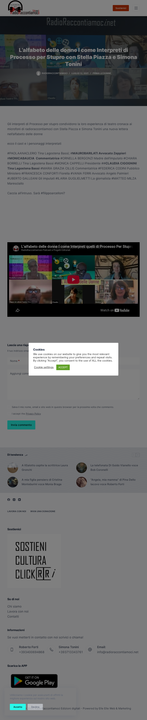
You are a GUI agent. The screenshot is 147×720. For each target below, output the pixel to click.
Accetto (17, 706)
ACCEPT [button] (63, 367)
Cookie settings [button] (44, 367)
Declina (35, 706)
